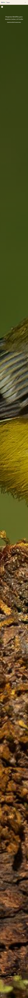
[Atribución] (2, 7)
